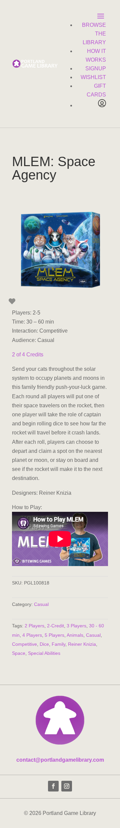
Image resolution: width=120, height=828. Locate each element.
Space (18, 653)
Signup (95, 68)
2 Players (34, 625)
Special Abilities (44, 653)
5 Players (54, 635)
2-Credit (55, 625)
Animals (75, 635)
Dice (44, 644)
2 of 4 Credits (27, 354)
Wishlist (93, 77)
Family (58, 644)
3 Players (76, 625)
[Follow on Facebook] (53, 786)
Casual (41, 604)
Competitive (24, 644)
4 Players (32, 635)
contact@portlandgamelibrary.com (60, 760)
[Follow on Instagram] (66, 786)
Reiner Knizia (82, 644)
